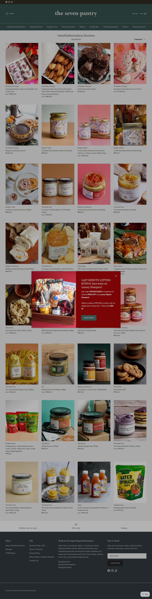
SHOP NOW (89, 318)
